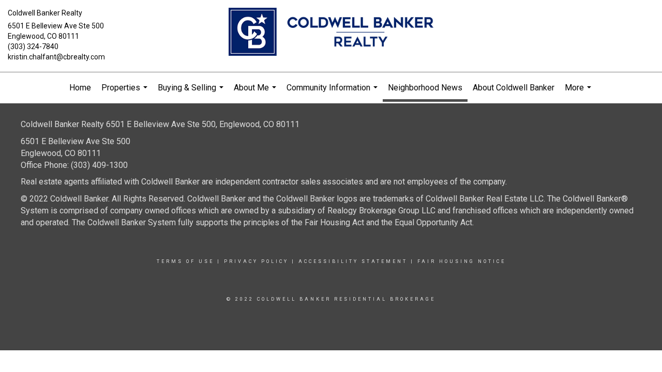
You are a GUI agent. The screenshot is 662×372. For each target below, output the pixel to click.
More (579, 93)
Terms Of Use (185, 261)
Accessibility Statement (353, 261)
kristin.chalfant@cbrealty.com (56, 57)
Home (80, 87)
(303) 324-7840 (33, 46)
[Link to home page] (331, 32)
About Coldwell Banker (513, 87)
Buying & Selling (192, 93)
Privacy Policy (256, 261)
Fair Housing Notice (461, 261)
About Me (256, 93)
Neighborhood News (425, 87)
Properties (125, 93)
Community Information (333, 93)
